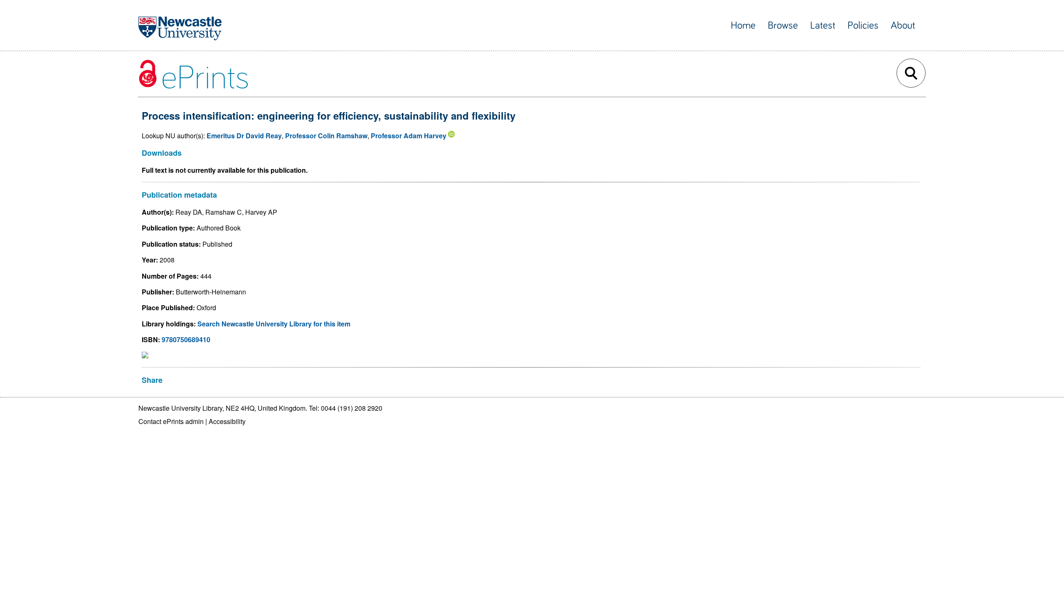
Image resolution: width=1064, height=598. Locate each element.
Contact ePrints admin (171, 421)
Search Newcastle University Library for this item (273, 323)
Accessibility (227, 421)
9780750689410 (186, 339)
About (903, 25)
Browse (783, 25)
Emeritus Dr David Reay (244, 135)
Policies (863, 25)
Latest (822, 25)
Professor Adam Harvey (408, 135)
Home (743, 25)
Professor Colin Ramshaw (326, 135)
